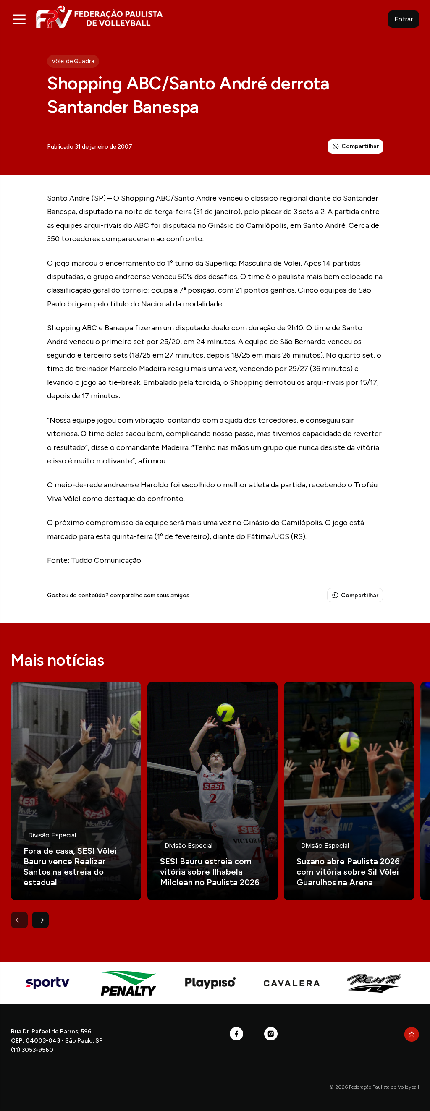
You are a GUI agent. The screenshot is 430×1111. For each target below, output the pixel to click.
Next (40, 920)
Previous (19, 920)
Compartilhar (360, 146)
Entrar (403, 19)
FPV (99, 16)
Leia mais (76, 791)
